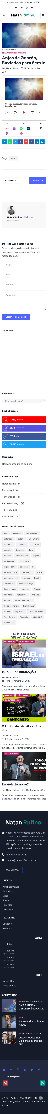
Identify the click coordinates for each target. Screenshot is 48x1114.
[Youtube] (5, 1069)
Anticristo (17, 533)
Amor (6, 533)
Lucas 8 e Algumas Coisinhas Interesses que (30, 1041)
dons (31, 550)
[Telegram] (21, 7)
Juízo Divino (9, 583)
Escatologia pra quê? (16, 784)
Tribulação (23, 617)
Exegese (24, 567)
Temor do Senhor (36, 611)
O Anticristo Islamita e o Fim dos (21, 728)
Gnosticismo (27, 572)
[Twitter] (32, 7)
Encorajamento (22, 555)
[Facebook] (40, 1069)
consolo (7, 550)
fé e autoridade (10, 572)
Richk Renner (29, 606)
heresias (26, 578)
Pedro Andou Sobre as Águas (31, 1023)
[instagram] (27, 7)
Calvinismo (8, 544)
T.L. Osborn (8, 510)
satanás (7, 611)
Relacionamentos (11, 606)
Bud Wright (8, 490)
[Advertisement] (24, 361)
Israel (36, 578)
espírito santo (10, 567)
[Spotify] (26, 1069)
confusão (35, 544)
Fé (33, 567)
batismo (21, 539)
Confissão (22, 544)
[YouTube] (16, 7)
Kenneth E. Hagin (11, 503)
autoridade (8, 539)
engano (36, 555)
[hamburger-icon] (43, 15)
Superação (20, 611)
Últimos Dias (9, 623)
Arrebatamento (31, 533)
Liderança (25, 589)
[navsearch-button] (4, 15)
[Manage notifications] (41, 1098)
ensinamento (9, 561)
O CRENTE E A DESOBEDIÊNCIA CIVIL (31, 1007)
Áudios (13, 158)
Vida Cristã (37, 617)
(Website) (28, 217)
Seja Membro (12, 870)
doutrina (7, 555)
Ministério (8, 595)
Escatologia (24, 561)
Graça (39, 572)
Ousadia (35, 595)
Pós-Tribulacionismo (23, 600)
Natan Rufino (12, 68)
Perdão (7, 600)
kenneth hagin (10, 589)
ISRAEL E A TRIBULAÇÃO (19, 672)
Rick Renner (8, 516)
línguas (37, 589)
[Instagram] (19, 1069)
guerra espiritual (11, 578)
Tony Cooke (8, 496)
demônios (20, 550)
